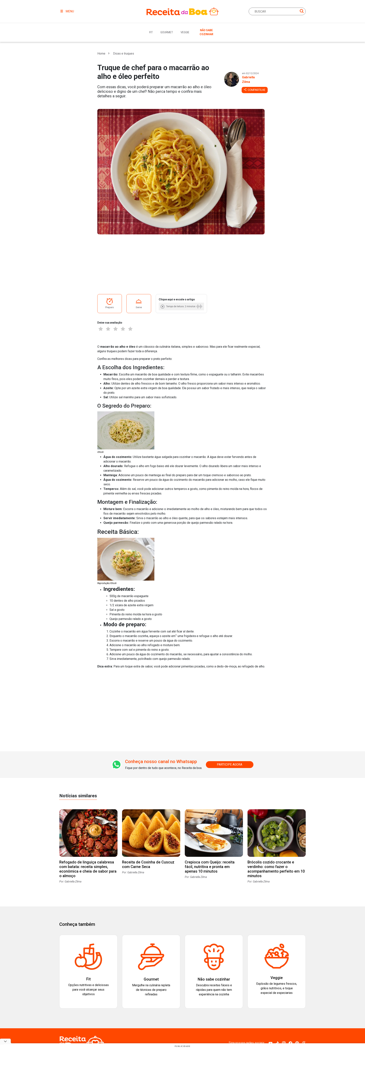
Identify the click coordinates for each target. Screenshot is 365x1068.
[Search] (302, 11)
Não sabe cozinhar (206, 32)
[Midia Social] (270, 1043)
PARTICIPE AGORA (229, 764)
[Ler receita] (163, 307)
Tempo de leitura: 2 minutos (180, 306)
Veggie (185, 32)
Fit (151, 32)
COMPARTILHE (256, 89)
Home (101, 53)
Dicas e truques (123, 53)
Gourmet (166, 32)
